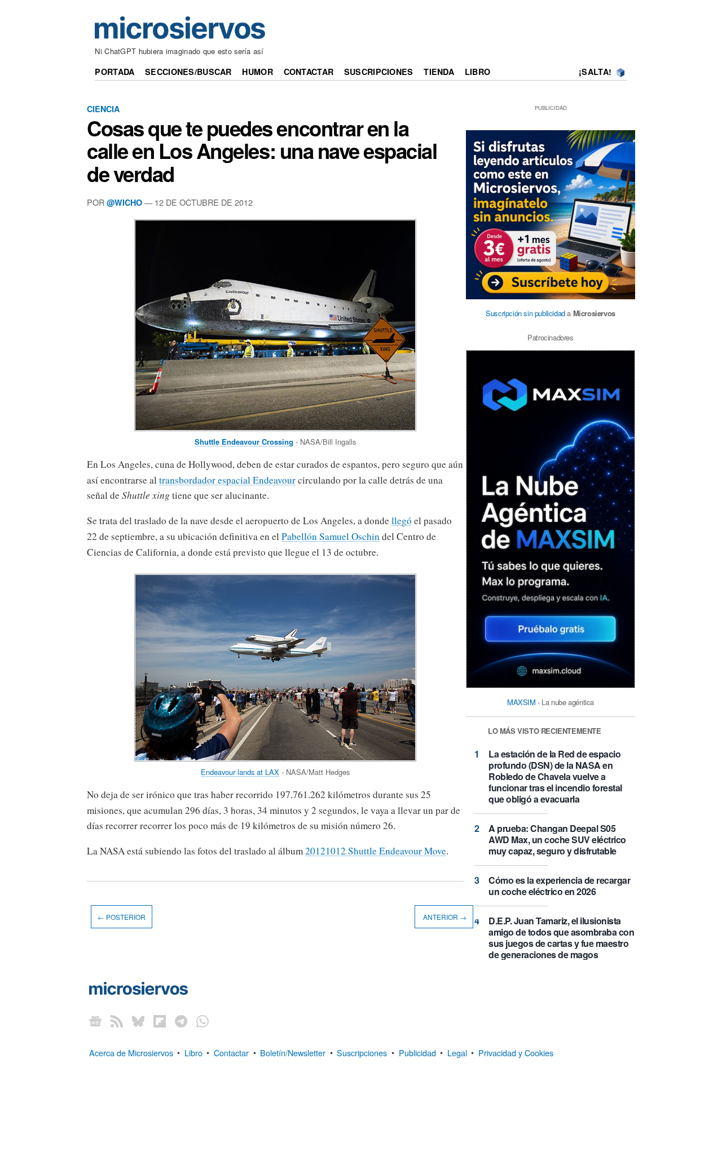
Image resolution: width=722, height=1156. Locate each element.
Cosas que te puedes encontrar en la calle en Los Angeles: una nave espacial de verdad (262, 150)
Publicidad (417, 1052)
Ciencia (103, 108)
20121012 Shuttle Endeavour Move (375, 850)
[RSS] (117, 1021)
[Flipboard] (159, 1021)
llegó (401, 520)
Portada (114, 71)
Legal (457, 1052)
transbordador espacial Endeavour (227, 479)
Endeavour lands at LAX (240, 772)
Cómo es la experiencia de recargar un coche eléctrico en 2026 (559, 886)
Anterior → (443, 917)
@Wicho (124, 202)
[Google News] (95, 1021)
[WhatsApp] (202, 1021)
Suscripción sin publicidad (525, 313)
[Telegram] (181, 1021)
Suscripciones (378, 71)
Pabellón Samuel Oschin (330, 536)
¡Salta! (595, 71)
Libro (477, 71)
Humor (257, 71)
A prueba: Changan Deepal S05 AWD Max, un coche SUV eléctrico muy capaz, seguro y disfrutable (557, 839)
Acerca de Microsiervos (131, 1052)
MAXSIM (521, 702)
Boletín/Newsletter (292, 1052)
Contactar (309, 71)
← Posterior (122, 917)
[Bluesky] (138, 1021)
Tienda (439, 71)
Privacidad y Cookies (515, 1052)
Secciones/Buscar (188, 71)
